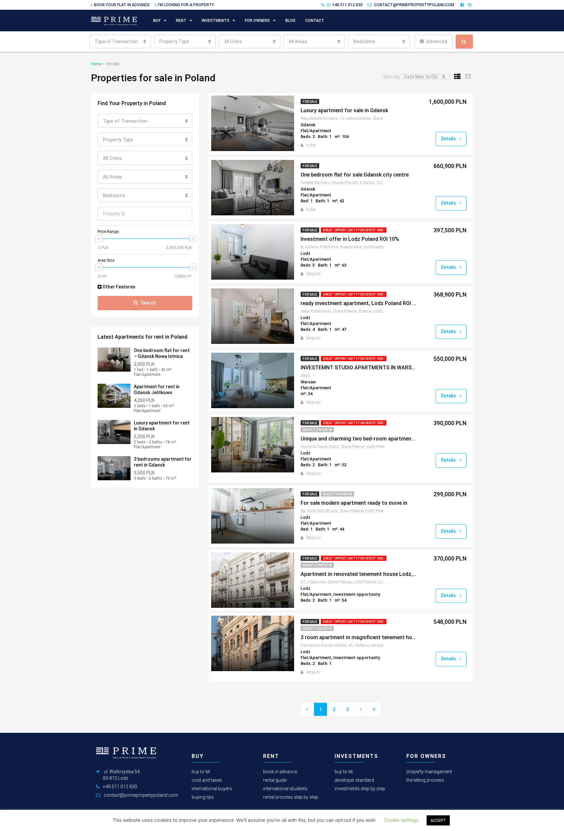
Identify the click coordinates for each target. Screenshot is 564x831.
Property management (429, 771)
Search (148, 302)
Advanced (436, 41)
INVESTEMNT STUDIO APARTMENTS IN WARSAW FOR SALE (359, 367)
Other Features (118, 286)
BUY (157, 20)
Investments (215, 20)
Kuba (310, 145)
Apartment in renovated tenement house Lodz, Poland (359, 574)
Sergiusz (313, 273)
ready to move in (317, 430)
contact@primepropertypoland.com (414, 5)
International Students (285, 788)
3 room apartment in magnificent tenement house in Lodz (359, 637)
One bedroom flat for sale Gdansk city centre (355, 175)
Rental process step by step (290, 797)
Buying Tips (203, 797)
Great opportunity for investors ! (353, 230)
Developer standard (354, 780)
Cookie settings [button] (401, 820)
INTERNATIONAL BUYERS (212, 788)
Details (449, 138)
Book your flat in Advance (122, 5)
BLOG (290, 20)
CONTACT (314, 20)
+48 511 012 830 (347, 5)
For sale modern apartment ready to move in (354, 503)
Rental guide (275, 780)
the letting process (425, 780)
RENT (181, 20)
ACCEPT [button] (438, 820)
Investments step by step (360, 788)
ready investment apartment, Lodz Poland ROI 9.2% (359, 303)
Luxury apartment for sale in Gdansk (344, 110)
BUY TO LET (201, 771)
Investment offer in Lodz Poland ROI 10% (350, 239)
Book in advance (280, 771)
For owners (257, 20)
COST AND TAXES (207, 780)
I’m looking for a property (186, 5)
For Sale (310, 101)
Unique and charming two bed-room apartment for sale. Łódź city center (359, 439)
